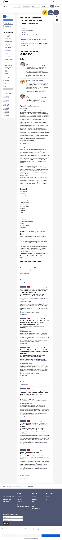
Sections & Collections (7, 54)
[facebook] (29, 54)
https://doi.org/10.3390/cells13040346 (38, 457)
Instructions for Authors (8, 48)
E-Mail (42, 63)
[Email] (21, 54)
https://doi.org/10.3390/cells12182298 (39, 329)
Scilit (33, 501)
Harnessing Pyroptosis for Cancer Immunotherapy (30, 453)
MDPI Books (34, 498)
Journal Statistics (8, 65)
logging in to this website (32, 151)
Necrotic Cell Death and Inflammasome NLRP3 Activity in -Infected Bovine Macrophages (34, 351)
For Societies (20, 504)
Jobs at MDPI (5, 503)
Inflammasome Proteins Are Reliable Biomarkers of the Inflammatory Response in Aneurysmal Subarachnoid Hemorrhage (34, 290)
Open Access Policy (7, 499)
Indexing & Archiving (9, 59)
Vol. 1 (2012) (6, 115)
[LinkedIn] (26, 54)
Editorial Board (8, 38)
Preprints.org (34, 499)
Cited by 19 (22, 403)
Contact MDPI (6, 501)
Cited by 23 (22, 460)
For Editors (19, 499)
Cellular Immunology (35, 41)
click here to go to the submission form (28, 152)
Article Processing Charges (9, 496)
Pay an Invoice (6, 498)
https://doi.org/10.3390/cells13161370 (39, 298)
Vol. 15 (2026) (6, 96)
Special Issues (15, 11)
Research (26, 384)
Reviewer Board (8, 39)
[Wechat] (31, 54)
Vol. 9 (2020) (6, 104)
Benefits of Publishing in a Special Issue (30, 34)
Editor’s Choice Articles (8, 61)
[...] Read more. (23, 309)
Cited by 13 (22, 301)
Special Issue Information (27, 30)
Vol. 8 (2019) (6, 105)
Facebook (48, 498)
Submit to (8, 20)
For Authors (19, 496)
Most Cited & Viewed (9, 64)
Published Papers (26, 37)
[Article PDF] (46, 287)
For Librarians (20, 501)
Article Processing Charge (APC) (34, 179)
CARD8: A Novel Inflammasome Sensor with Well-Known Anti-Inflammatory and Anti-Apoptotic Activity (34, 424)
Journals (5, 11)
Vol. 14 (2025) (6, 97)
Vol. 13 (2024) (6, 98)
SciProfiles (34, 503)
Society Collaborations (8, 71)
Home (7, 35)
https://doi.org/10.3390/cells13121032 (39, 431)
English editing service (30, 183)
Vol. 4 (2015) (6, 111)
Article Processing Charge (8, 57)
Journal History (8, 67)
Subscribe (5, 523)
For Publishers (20, 503)
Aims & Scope (8, 36)
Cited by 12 (22, 433)
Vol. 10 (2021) (6, 103)
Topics (6, 52)
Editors (23, 28)
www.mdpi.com (41, 149)
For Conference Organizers (23, 506)
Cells (9, 11)
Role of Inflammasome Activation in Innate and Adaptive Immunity (32, 11)
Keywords (24, 32)
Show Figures (23, 314)
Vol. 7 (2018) (6, 107)
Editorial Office (8, 74)
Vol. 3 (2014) (6, 112)
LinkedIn (48, 496)
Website (46, 63)
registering (22, 151)
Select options (6, 517)
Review (25, 282)
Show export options (25, 273)
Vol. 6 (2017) (6, 108)
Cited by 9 (22, 331)
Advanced (57, 6)
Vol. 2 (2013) (6, 113)
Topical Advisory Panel (8, 42)
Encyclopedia (35, 504)
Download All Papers (44, 264)
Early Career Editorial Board (8, 45)
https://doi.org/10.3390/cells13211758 (39, 400)
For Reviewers (20, 498)
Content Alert (30, 486)
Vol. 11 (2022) (6, 101)
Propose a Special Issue (8, 27)
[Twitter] (24, 54)
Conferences (7, 73)
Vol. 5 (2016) (6, 109)
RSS (24, 486)
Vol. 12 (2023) (6, 100)
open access (25, 180)
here (21, 257)
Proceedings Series (36, 508)
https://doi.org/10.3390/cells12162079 (39, 360)
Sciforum (34, 496)
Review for (8, 23)
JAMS (33, 506)
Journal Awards (8, 68)
